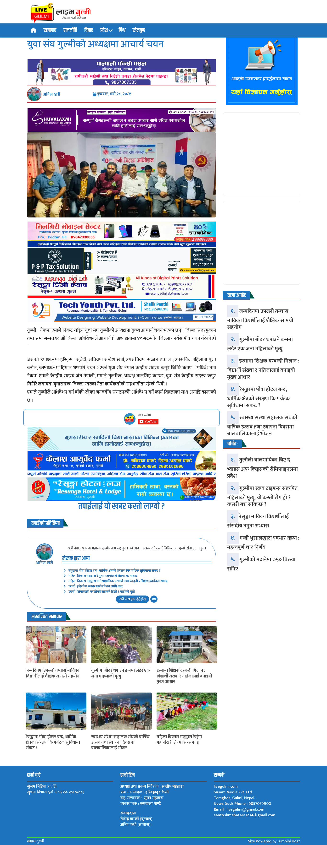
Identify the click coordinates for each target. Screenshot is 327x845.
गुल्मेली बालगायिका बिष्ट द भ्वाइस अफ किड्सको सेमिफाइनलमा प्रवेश (262, 467)
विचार (88, 30)
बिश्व (122, 30)
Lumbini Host (288, 841)
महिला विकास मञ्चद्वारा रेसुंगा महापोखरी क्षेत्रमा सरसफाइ (102, 576)
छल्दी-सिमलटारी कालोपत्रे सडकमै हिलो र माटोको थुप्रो (101, 591)
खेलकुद (139, 30)
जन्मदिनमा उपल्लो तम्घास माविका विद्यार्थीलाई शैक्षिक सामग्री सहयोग (52, 673)
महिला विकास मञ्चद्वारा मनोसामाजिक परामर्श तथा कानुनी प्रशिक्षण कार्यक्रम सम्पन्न (118, 581)
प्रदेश (104, 30)
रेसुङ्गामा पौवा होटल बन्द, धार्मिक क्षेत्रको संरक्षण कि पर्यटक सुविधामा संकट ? (114, 570)
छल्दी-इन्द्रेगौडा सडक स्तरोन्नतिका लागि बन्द (95, 586)
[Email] (154, 599)
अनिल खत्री (51, 94)
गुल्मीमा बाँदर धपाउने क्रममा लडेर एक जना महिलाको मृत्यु (120, 673)
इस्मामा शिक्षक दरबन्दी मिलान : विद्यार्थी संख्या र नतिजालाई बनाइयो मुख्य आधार (184, 676)
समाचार (50, 30)
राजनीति (70, 30)
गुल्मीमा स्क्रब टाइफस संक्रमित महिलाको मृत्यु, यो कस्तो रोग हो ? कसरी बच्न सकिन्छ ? (262, 496)
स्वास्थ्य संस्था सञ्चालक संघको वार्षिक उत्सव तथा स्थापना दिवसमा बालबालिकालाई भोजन (120, 742)
